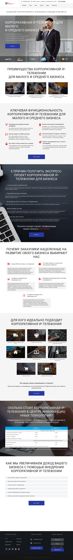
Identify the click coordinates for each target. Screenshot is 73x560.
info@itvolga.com (37, 543)
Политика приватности (46, 557)
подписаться (57, 549)
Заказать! (36, 234)
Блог (36, 5)
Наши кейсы (19, 538)
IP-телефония (19, 541)
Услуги (41, 5)
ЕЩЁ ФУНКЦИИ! (36, 156)
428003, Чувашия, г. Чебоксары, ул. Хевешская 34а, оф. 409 (44, 1)
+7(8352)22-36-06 (26, 1)
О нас (30, 5)
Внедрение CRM (8, 541)
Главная (24, 5)
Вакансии (18, 544)
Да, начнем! (36, 393)
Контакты (54, 5)
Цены (47, 5)
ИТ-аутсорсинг (8, 544)
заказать (12, 46)
